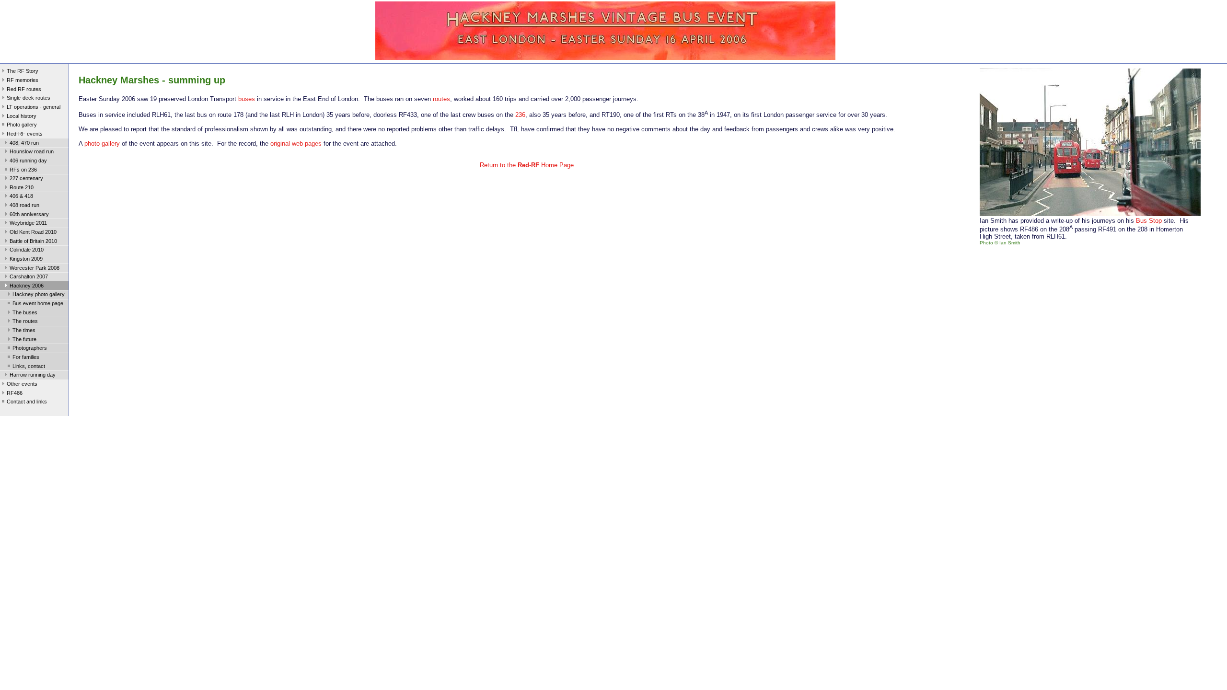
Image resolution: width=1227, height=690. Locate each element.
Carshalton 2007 (29, 276)
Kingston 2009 (26, 259)
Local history (21, 116)
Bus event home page (37, 303)
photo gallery (102, 143)
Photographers (29, 348)
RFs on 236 (23, 169)
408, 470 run (24, 143)
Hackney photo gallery (38, 294)
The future (24, 339)
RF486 (15, 393)
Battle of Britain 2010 (33, 241)
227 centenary (26, 178)
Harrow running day (33, 375)
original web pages (296, 143)
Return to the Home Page (527, 165)
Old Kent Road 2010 (33, 232)
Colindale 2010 (27, 250)
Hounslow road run (32, 151)
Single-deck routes (28, 98)
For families (25, 357)
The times (23, 330)
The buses (24, 312)
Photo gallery (22, 124)
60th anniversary (29, 214)
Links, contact (28, 366)
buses (246, 99)
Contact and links (27, 401)
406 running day (28, 160)
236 (520, 114)
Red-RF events (25, 134)
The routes (25, 321)
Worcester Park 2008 (34, 268)
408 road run (24, 205)
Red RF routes (24, 89)
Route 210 (22, 187)
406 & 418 (21, 196)
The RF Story (22, 71)
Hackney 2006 (27, 285)
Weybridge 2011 (28, 223)
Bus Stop (1149, 220)
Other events (22, 384)
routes (441, 99)
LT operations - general (33, 107)
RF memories (22, 80)
